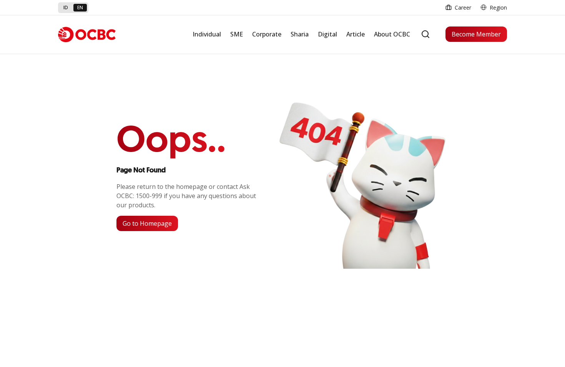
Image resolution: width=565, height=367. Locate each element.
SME (236, 34)
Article (355, 34)
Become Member (476, 34)
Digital (327, 34)
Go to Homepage (147, 223)
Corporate (266, 34)
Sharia (300, 34)
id (65, 7)
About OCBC (392, 34)
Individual (207, 34)
